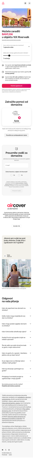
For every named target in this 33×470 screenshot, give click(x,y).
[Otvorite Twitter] (5, 450)
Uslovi (10, 455)
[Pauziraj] (5, 256)
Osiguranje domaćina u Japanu (11, 403)
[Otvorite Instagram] (9, 450)
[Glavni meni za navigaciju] (29, 3)
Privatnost (4, 455)
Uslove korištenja (19, 183)
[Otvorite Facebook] (2, 450)
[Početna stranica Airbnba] (3, 3)
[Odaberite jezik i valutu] (25, 3)
